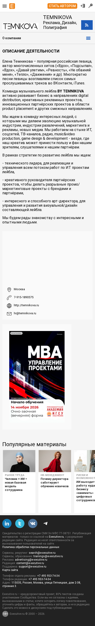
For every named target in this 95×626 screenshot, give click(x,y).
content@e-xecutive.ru (30, 563)
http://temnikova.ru (26, 305)
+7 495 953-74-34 (48, 575)
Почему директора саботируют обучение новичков (55, 482)
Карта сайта (10, 570)
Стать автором (62, 6)
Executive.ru (56, 536)
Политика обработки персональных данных (30, 547)
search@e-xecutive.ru (42, 552)
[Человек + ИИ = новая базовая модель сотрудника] (19, 461)
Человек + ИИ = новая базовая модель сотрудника (16, 484)
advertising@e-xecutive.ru (31, 559)
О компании (11, 38)
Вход (82, 5)
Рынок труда (14, 475)
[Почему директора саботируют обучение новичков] (54, 461)
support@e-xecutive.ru (32, 566)
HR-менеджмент (52, 475)
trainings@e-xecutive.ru (48, 556)
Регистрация (90, 5)
